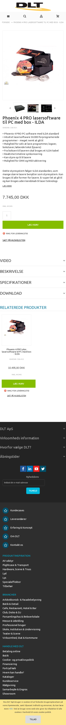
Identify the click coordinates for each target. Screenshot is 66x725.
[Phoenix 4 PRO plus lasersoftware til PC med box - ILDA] (16, 330)
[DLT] (33, 7)
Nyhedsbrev (32, 477)
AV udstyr (8, 560)
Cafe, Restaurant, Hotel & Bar (19, 608)
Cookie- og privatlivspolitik (18, 659)
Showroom (9, 693)
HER (11, 709)
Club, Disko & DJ (12, 612)
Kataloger (8, 676)
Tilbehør (8, 586)
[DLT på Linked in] (30, 468)
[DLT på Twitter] (43, 468)
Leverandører (18, 519)
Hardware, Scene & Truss (17, 569)
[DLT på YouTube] (36, 468)
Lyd (4, 573)
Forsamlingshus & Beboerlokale (21, 616)
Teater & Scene (11, 633)
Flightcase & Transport (16, 565)
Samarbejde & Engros (15, 689)
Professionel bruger (14, 625)
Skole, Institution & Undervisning (21, 629)
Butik (6, 655)
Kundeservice (10, 680)
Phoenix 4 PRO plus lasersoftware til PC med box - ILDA (16, 351)
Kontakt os (16, 544)
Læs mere (7, 186)
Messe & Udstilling (13, 620)
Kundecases (17, 510)
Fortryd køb (9, 668)
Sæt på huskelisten (14, 240)
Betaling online (11, 651)
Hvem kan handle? (13, 672)
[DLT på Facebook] (23, 468)
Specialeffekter (12, 581)
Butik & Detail (10, 603)
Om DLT (15, 536)
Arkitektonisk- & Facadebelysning (22, 599)
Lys (4, 577)
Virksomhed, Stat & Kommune (20, 637)
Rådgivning (9, 685)
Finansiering (10, 664)
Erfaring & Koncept (21, 527)
